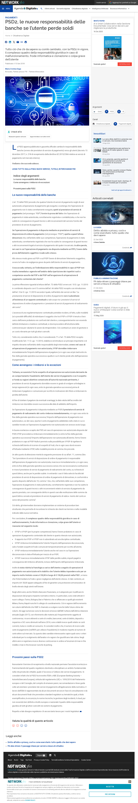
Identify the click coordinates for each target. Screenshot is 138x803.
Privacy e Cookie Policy (41, 760)
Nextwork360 (12, 770)
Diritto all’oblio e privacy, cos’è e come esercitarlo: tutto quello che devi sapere (42, 742)
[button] (6, 8)
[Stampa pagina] (25, 42)
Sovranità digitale (63, 8)
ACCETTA (110, 786)
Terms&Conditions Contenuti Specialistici (65, 760)
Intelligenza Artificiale (100, 8)
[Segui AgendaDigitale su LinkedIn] (50, 755)
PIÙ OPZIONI (110, 794)
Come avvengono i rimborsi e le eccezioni (31, 182)
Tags (22, 760)
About (10, 760)
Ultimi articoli (50, 8)
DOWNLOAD (124, 64)
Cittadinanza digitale (21, 36)
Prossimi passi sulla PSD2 (24, 188)
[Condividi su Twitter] (14, 42)
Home (7, 36)
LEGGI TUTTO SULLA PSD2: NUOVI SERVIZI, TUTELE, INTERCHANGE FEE (44, 169)
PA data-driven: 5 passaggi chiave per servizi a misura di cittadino (36, 746)
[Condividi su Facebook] (6, 42)
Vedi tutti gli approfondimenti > (121, 190)
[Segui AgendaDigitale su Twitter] (55, 755)
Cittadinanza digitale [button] (80, 8)
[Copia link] (22, 42)
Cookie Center (86, 760)
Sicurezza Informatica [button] (118, 8)
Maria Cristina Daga (13, 69)
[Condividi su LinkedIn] (10, 42)
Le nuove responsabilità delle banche (29, 179)
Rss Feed (29, 760)
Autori (16, 760)
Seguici (40, 755)
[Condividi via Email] (18, 42)
